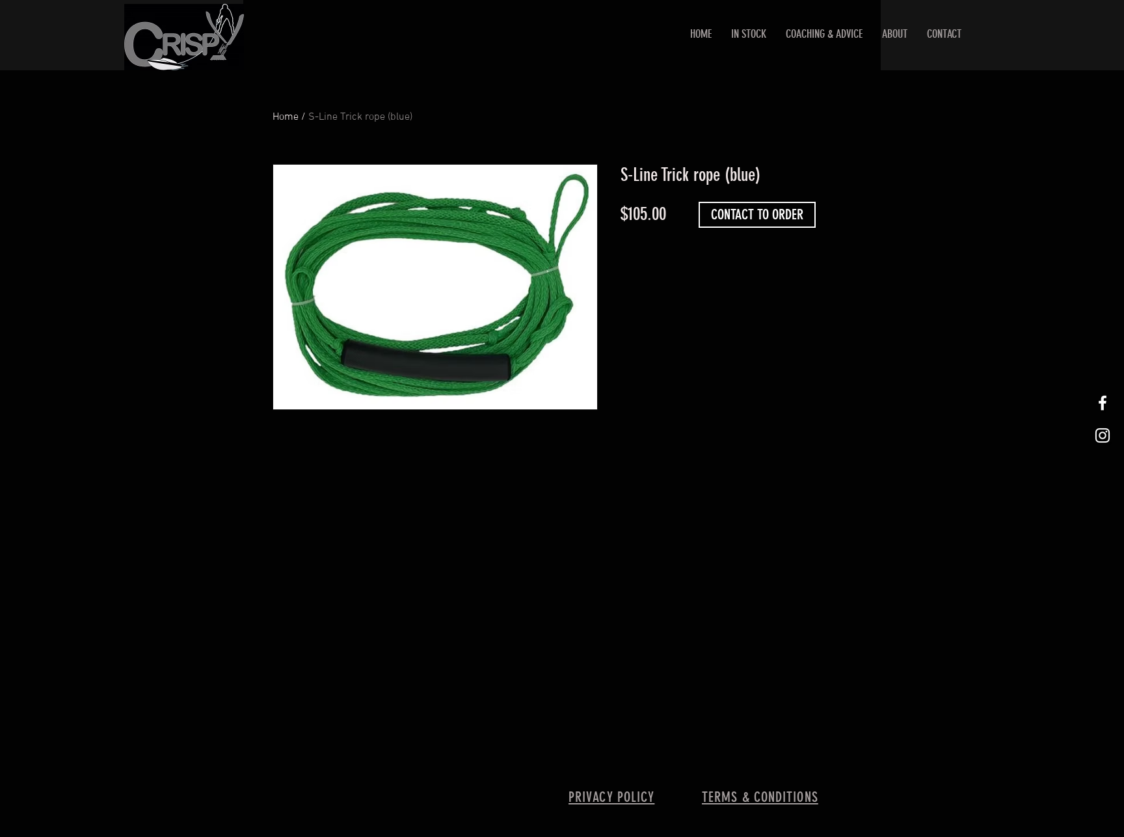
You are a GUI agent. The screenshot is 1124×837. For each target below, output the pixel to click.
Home (286, 117)
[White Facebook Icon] (1102, 403)
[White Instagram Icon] (1102, 435)
